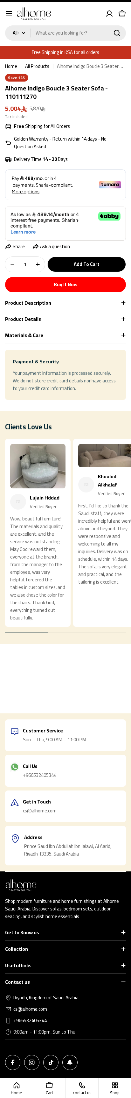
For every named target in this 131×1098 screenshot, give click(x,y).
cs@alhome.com (30, 1009)
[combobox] (65, 33)
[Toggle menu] (9, 13)
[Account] (109, 13)
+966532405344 (30, 1020)
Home (11, 66)
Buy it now (66, 284)
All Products (37, 66)
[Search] (117, 33)
